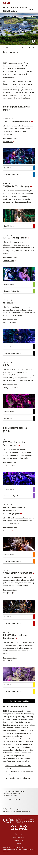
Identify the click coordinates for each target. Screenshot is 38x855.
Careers (18, 843)
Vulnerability (21, 811)
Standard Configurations (12, 174)
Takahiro (8, 260)
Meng (8, 593)
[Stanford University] (8, 820)
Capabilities (8, 418)
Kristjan (9, 323)
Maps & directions (18, 837)
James (8, 141)
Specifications (9, 168)
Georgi (9, 388)
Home (6, 47)
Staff (6, 809)
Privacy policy (18, 809)
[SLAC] (19, 827)
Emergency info (18, 840)
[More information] (33, 41)
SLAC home (18, 834)
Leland (7, 530)
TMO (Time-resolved (16, 121)
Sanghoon (9, 465)
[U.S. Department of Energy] (25, 820)
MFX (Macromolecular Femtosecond (14, 510)
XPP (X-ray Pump (15, 237)
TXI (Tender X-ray (16, 186)
